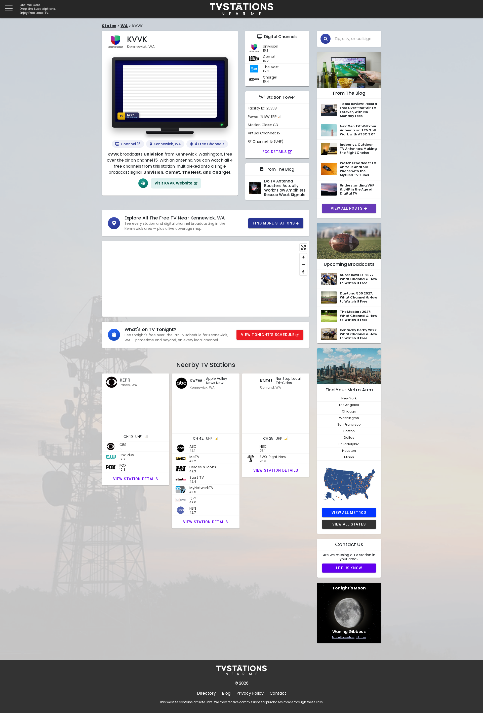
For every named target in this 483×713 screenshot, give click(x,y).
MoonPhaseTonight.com (349, 637)
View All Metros (349, 513)
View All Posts (347, 208)
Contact (278, 693)
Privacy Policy (250, 693)
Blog (226, 693)
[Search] (325, 39)
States (109, 26)
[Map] (205, 279)
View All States (349, 524)
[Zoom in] (303, 257)
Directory (206, 693)
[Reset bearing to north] (303, 271)
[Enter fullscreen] (303, 247)
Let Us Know (349, 568)
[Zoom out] (303, 264)
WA (124, 26)
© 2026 (242, 683)
